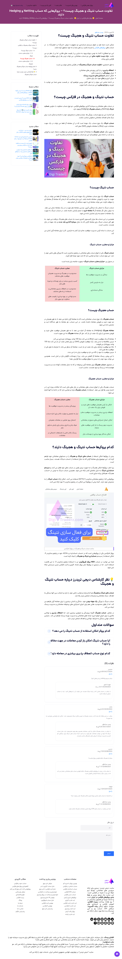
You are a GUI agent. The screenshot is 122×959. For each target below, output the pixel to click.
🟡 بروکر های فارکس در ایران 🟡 (84, 18)
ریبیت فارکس (20, 898)
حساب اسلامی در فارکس (70, 886)
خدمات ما (20, 906)
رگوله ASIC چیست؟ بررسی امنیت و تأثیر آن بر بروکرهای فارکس (23, 99)
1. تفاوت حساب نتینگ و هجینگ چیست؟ (28, 41)
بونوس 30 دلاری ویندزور (47, 898)
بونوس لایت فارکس (47, 903)
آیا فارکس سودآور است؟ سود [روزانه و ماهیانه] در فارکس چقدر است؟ (24, 158)
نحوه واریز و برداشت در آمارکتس (47, 892)
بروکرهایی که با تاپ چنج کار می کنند (20, 889)
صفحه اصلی (99, 18)
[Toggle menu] (117, 954)
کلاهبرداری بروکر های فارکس (20, 886)
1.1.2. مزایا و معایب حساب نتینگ (26, 54)
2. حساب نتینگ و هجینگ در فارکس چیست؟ (27, 46)
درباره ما (20, 903)
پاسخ (110, 674)
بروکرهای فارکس (99, 47)
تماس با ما (20, 909)
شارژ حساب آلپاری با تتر (47, 886)
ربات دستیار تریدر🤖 (17, 5)
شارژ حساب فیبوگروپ (47, 900)
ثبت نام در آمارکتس (70, 906)
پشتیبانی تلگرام (20, 911)
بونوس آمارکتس (47, 906)
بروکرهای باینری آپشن (70, 898)
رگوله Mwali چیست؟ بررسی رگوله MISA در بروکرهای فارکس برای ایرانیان (23, 92)
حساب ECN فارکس (70, 892)
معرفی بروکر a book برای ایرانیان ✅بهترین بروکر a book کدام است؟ (23, 105)
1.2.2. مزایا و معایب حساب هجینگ (25, 62)
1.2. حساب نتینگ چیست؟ (28, 51)
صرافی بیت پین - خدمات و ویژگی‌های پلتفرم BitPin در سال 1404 (24, 132)
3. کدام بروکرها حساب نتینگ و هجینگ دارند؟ (27, 68)
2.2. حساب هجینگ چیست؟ (27, 59)
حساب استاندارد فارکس (70, 889)
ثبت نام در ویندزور (70, 909)
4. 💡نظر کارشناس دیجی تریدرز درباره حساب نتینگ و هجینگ (27, 73)
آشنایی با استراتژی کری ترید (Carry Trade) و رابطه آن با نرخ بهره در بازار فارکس (23, 138)
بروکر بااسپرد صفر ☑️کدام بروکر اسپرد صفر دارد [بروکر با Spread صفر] (24, 112)
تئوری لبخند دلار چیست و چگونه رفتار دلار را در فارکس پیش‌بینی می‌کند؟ (24, 145)
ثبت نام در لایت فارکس (70, 903)
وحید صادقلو (99, 32)
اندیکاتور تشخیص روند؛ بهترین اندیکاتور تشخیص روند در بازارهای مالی (23, 151)
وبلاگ (20, 900)
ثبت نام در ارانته (70, 914)
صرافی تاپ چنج (47, 883)
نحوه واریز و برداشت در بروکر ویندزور (47, 895)
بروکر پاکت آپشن (70, 911)
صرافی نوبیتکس (20, 892)
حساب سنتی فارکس (70, 895)
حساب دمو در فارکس (20, 883)
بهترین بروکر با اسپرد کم (70, 883)
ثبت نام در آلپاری (70, 900)
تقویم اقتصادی (20, 895)
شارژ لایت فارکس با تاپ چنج (47, 889)
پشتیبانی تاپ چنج (47, 909)
